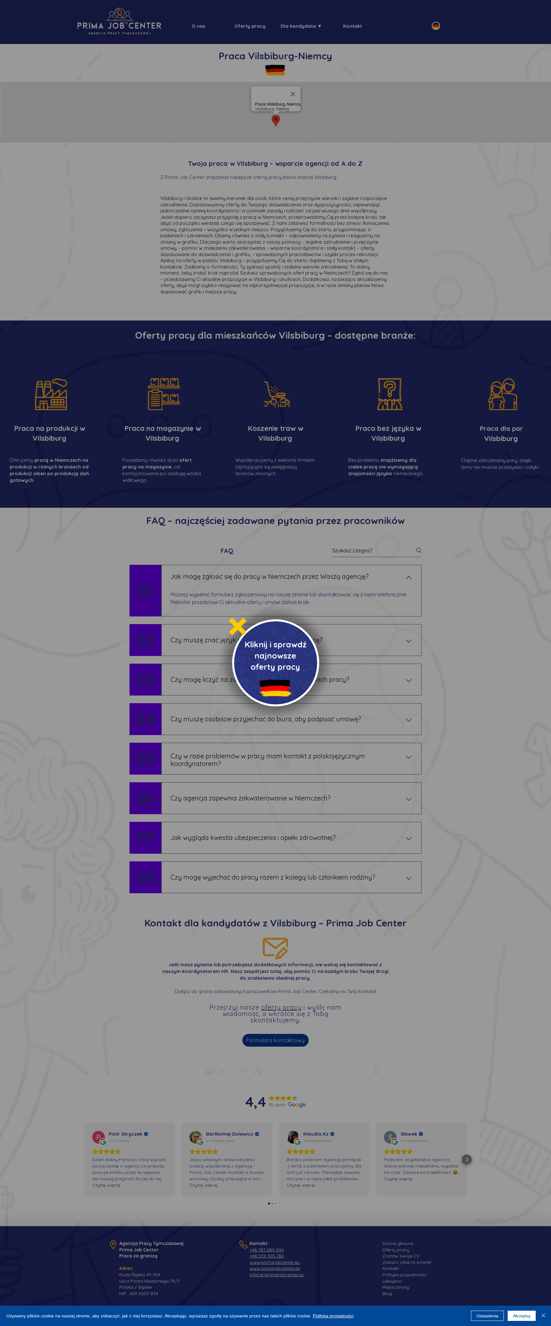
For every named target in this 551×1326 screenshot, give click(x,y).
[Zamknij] (543, 1316)
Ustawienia (487, 1315)
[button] (238, 626)
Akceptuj (521, 1315)
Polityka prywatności (333, 1315)
